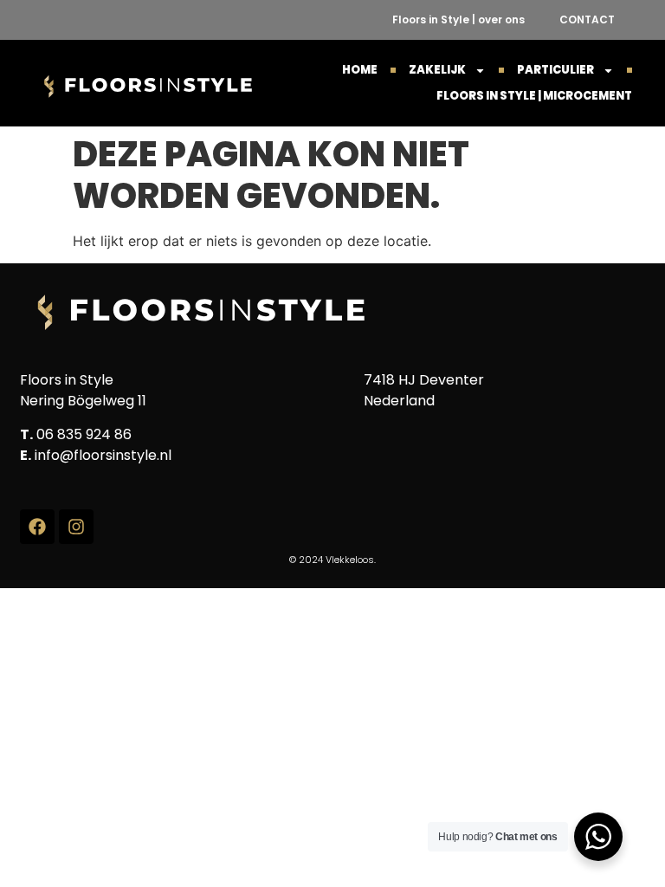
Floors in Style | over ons (458, 19)
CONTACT (587, 19)
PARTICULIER (555, 70)
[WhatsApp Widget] (598, 837)
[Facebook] (37, 526)
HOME (360, 70)
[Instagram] (76, 526)
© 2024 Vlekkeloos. (332, 560)
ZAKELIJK (437, 70)
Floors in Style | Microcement (534, 95)
